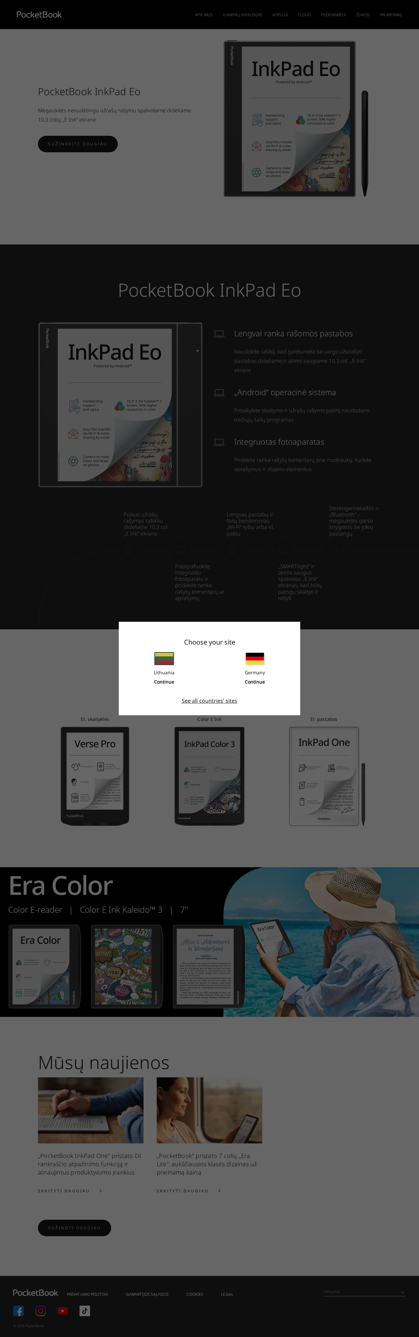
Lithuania (164, 672)
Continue (164, 682)
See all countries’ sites (209, 700)
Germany (255, 672)
